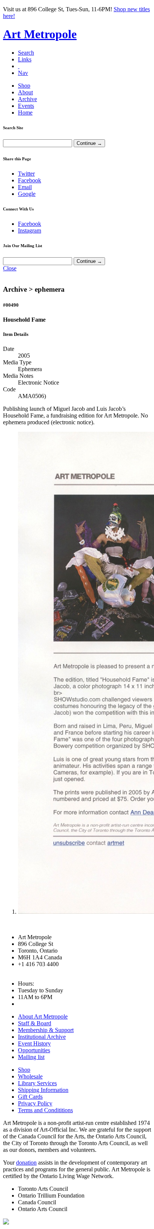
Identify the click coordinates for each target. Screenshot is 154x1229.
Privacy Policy (35, 1103)
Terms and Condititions (45, 1110)
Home (25, 112)
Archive (27, 99)
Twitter (26, 173)
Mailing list (31, 1057)
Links (24, 59)
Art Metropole (40, 34)
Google (27, 194)
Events (26, 106)
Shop (24, 85)
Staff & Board (34, 1023)
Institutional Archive (42, 1037)
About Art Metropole (43, 1016)
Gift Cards (30, 1096)
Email (25, 187)
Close (9, 268)
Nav (23, 73)
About (25, 92)
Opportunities (34, 1050)
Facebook (29, 180)
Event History (34, 1043)
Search (26, 52)
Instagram (29, 230)
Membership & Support (46, 1030)
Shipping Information (43, 1090)
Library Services (37, 1083)
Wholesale (30, 1076)
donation (26, 1162)
